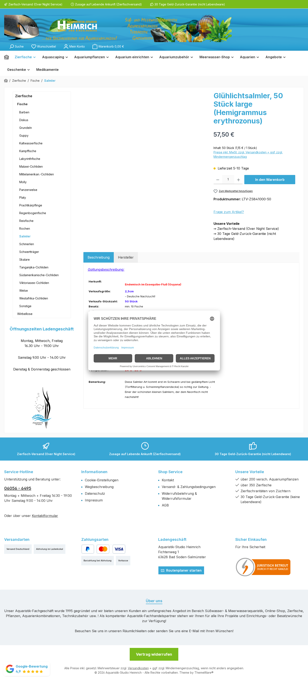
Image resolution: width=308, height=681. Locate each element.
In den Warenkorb (270, 179)
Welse (23, 290)
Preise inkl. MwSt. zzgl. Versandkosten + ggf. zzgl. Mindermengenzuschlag (248, 154)
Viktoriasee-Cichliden (34, 283)
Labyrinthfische (29, 159)
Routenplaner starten (183, 570)
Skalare (24, 259)
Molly (23, 182)
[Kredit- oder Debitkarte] (110, 549)
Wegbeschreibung (99, 487)
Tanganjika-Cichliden (33, 267)
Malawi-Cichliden (31, 166)
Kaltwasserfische (31, 143)
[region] (146, 137)
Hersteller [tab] (126, 257)
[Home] (8, 57)
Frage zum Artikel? (229, 212)
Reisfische (26, 221)
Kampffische (27, 151)
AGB (165, 505)
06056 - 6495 (17, 488)
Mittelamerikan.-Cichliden (36, 174)
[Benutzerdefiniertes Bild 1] (263, 567)
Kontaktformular (45, 516)
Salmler (25, 236)
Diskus (23, 120)
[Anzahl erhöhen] (238, 179)
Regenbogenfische (32, 213)
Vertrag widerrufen (154, 654)
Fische (22, 104)
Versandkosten (138, 668)
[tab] (98, 257)
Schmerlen (26, 244)
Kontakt (168, 480)
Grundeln (25, 127)
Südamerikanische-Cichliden (39, 275)
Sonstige (25, 306)
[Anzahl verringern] (218, 179)
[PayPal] (87, 549)
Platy (22, 197)
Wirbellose (24, 314)
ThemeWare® (204, 672)
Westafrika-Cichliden (33, 298)
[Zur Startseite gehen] (118, 28)
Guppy (23, 135)
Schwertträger (29, 252)
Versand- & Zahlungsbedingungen (189, 487)
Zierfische (23, 96)
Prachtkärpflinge (30, 205)
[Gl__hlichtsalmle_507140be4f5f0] (146, 137)
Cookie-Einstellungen (101, 480)
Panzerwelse (28, 190)
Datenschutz (95, 493)
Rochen (24, 228)
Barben (24, 112)
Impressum (94, 500)
